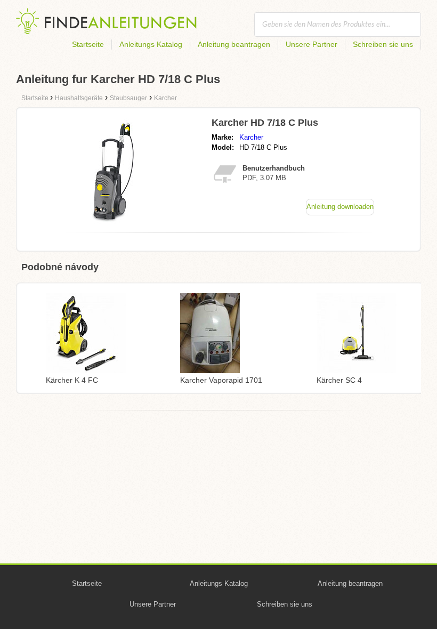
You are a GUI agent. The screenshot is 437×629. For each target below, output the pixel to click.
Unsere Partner (311, 44)
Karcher (251, 137)
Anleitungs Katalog (150, 44)
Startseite (88, 44)
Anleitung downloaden (340, 207)
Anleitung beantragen (234, 44)
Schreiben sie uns (383, 44)
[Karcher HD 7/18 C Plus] (113, 221)
